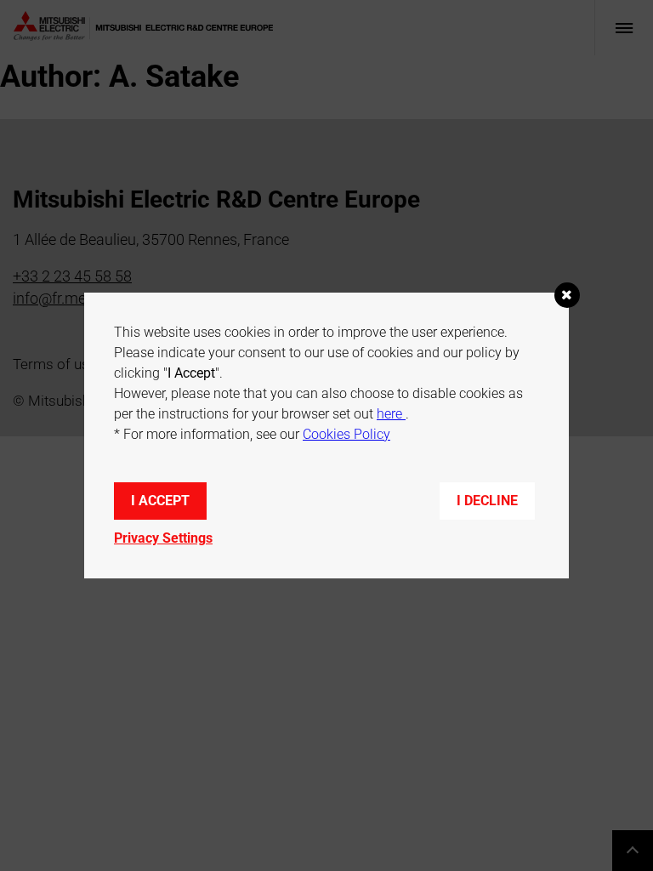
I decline (487, 500)
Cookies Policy (346, 434)
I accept (160, 500)
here (391, 414)
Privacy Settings (163, 538)
